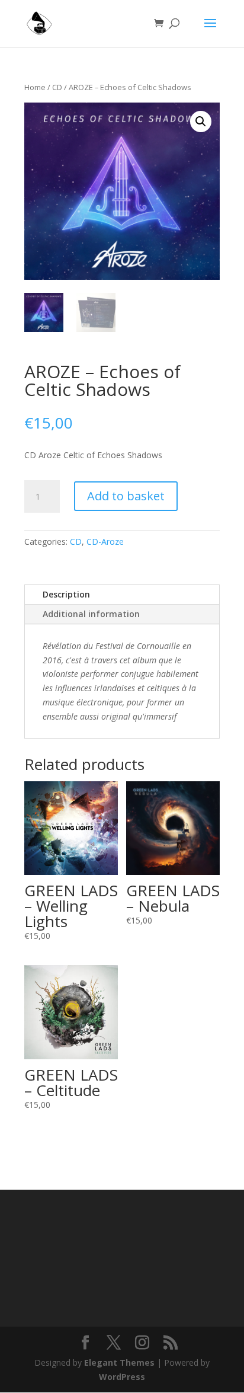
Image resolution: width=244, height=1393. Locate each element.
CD (57, 87)
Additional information (91, 613)
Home (35, 87)
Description (66, 594)
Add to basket (126, 496)
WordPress (122, 1376)
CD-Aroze (105, 541)
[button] (200, 121)
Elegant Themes (119, 1362)
